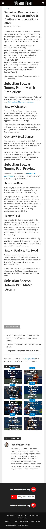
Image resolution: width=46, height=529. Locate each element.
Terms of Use (23, 525)
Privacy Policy (10, 525)
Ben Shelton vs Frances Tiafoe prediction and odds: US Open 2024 (33, 409)
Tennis (6, 9)
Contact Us (35, 521)
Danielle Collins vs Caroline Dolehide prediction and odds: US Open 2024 (33, 425)
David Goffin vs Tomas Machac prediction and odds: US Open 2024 (13, 393)
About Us (8, 521)
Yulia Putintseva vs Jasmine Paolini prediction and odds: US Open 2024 (33, 394)
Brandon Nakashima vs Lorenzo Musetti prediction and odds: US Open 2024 (13, 409)
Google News (30, 358)
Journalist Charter (22, 521)
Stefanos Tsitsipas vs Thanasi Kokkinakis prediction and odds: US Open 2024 (13, 425)
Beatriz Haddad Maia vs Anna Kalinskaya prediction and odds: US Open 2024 (33, 378)
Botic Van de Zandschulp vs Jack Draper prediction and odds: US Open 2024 (13, 378)
